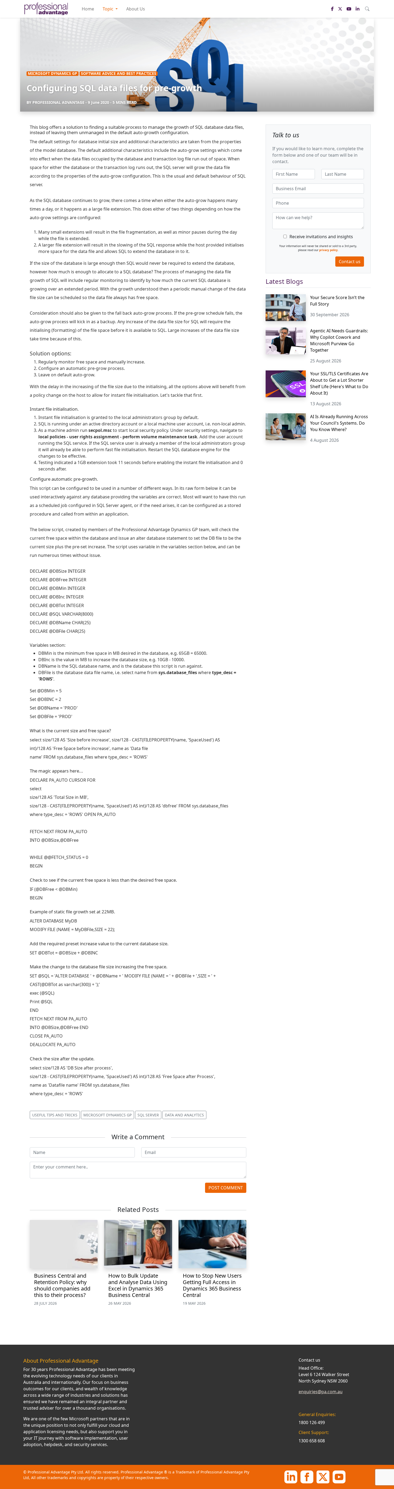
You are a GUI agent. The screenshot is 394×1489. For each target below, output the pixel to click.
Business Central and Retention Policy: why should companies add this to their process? (62, 1285)
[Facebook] (306, 1476)
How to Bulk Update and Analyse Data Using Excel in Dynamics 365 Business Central (137, 1285)
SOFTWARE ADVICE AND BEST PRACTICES (118, 73)
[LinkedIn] (290, 1476)
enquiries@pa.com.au (321, 1392)
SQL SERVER (148, 1114)
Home (88, 9)
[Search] (367, 8)
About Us (135, 9)
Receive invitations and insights (321, 237)
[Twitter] (323, 1476)
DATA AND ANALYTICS (184, 1114)
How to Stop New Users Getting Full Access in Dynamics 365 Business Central (212, 1285)
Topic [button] (108, 9)
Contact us (349, 261)
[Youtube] (339, 1476)
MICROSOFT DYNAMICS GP (52, 73)
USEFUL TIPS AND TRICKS (54, 1114)
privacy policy (328, 250)
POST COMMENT (226, 1188)
